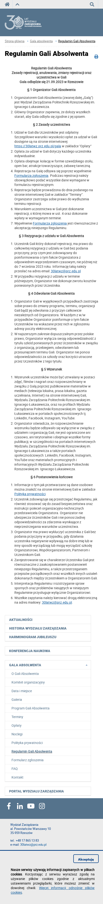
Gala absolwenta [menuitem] (25, 665)
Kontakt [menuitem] (17, 777)
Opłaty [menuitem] (16, 725)
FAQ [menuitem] (14, 768)
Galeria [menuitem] (16, 699)
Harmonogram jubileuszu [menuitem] (32, 637)
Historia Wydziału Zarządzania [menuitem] (38, 628)
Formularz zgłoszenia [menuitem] (27, 760)
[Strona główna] (28, 22)
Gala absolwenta (41, 41)
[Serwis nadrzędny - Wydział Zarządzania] (17, 4)
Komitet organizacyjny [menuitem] (28, 682)
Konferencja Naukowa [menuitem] (29, 651)
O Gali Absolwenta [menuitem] (25, 673)
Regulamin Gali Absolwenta (76, 41)
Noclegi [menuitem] (17, 734)
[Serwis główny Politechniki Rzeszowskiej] (8, 4)
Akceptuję (86, 859)
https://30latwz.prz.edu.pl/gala (37, 146)
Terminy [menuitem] (17, 716)
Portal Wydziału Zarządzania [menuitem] (36, 791)
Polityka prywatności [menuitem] (27, 742)
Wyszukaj (92, 4)
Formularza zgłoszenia (31, 175)
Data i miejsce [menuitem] (21, 691)
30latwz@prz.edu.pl (66, 271)
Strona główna (14, 41)
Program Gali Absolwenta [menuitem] (30, 708)
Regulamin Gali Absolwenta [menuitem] (31, 751)
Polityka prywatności (30, 494)
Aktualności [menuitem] (20, 620)
